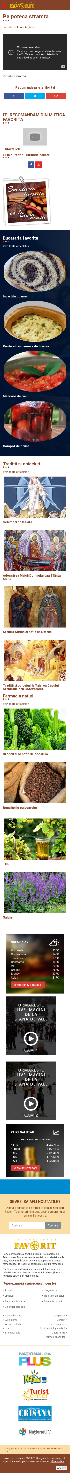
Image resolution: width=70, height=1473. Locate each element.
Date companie (57, 1324)
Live (7, 1328)
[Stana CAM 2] (31, 1091)
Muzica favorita (13, 1315)
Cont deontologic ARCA (52, 1328)
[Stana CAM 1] (31, 1025)
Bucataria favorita (15, 1301)
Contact (61, 1320)
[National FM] (35, 1377)
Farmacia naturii (53, 1301)
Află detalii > (57, 1461)
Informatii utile (12, 1332)
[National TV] (35, 1432)
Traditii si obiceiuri (54, 1295)
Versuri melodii (13, 1324)
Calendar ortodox (15, 1306)
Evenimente (11, 1320)
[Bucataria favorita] (27, 201)
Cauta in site (58, 1332)
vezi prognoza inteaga (28, 984)
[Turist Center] (35, 1395)
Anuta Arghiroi (26, 27)
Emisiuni (9, 1295)
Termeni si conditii (55, 1337)
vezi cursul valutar (25, 1168)
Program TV (50, 1290)
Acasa (8, 1290)
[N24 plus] (35, 1359)
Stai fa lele (13, 149)
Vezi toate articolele (15, 246)
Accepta (61, 1468)
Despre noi (59, 1315)
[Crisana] (35, 1413)
